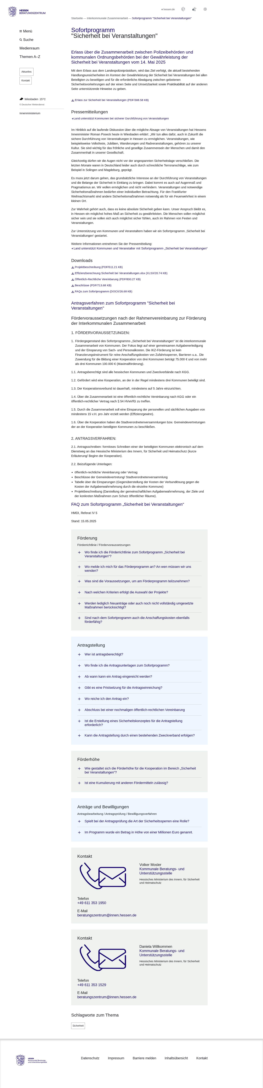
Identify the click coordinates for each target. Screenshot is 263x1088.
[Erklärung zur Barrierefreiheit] (194, 9)
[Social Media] (205, 9)
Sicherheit (78, 1025)
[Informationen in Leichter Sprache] (183, 9)
